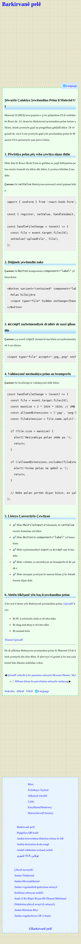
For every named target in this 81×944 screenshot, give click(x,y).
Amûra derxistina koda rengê (33, 844)
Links (31, 801)
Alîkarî (20, 691)
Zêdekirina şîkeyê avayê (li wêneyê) (34, 904)
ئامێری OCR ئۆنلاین (28, 855)
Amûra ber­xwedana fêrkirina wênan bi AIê (40, 838)
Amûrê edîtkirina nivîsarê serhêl (35, 850)
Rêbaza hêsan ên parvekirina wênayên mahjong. (42, 681)
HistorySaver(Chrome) (40, 813)
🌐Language (42, 691)
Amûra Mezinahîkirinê (27, 881)
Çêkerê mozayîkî (23, 869)
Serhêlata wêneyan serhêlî (28, 892)
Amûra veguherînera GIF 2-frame (32, 915)
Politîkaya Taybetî (38, 790)
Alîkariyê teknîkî (37, 795)
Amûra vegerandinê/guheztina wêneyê (35, 887)
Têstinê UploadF (14, 639)
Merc (31, 784)
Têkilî (29, 691)
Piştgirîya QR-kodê (27, 832)
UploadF (68, 603)
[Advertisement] (40, 47)
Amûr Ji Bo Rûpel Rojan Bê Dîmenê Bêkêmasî (40, 898)
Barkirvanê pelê (21, 4)
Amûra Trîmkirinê (24, 875)
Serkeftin (10, 691)
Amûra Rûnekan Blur (26, 910)
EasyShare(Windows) (39, 807)
